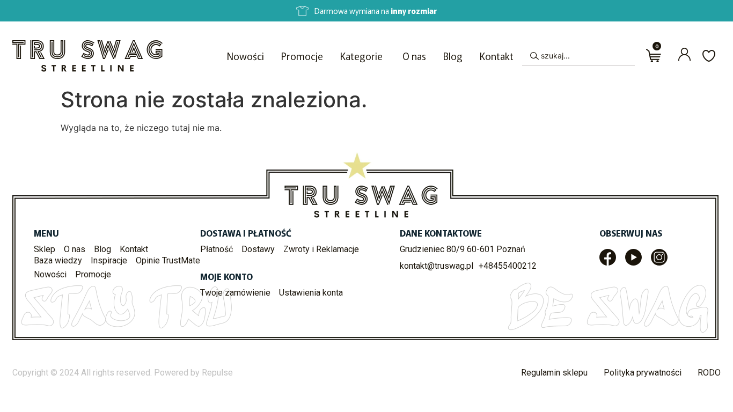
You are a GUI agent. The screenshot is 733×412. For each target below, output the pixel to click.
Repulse (217, 372)
